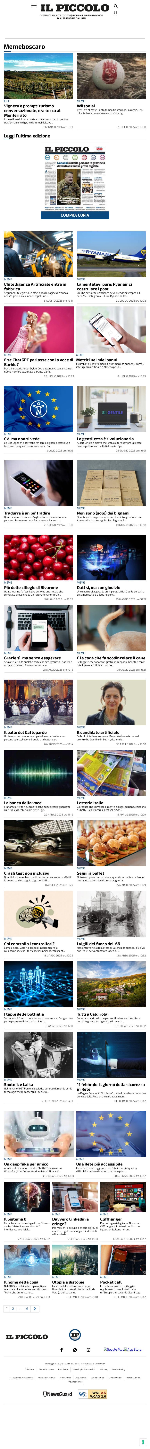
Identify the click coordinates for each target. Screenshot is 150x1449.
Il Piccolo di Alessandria (22, 1377)
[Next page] (34, 1308)
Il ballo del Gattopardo (25, 732)
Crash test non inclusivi (26, 873)
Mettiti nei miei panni (96, 359)
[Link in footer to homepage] (75, 1335)
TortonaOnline (133, 1377)
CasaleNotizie (98, 1377)
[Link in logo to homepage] (75, 8)
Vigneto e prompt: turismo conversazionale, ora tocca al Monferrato (32, 110)
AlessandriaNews (47, 1377)
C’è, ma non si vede (22, 438)
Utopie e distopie (68, 1281)
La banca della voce (23, 802)
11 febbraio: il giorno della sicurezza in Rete (111, 1086)
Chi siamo (30, 1369)
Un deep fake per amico (26, 1163)
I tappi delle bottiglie (24, 1014)
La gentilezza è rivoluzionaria (105, 438)
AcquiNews (81, 1377)
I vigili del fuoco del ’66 (98, 943)
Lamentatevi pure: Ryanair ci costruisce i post (104, 286)
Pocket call (111, 1281)
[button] (116, 6)
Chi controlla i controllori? (29, 943)
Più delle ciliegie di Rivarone (31, 587)
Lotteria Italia (90, 802)
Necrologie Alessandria (84, 1369)
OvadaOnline (115, 1377)
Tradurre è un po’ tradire (27, 512)
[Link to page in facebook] (61, 1350)
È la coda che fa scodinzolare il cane (111, 657)
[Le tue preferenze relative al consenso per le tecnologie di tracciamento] (143, 1442)
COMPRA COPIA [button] (75, 215)
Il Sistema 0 (15, 1218)
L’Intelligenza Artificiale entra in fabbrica (35, 286)
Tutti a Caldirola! (93, 1014)
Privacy (104, 1369)
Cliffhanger (111, 1218)
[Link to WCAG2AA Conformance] (91, 1394)
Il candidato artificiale (98, 732)
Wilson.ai (86, 105)
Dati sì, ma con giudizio (98, 587)
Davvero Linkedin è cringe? (70, 1221)
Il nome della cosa (21, 1281)
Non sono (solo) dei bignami (103, 512)
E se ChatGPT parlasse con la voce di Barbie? (38, 362)
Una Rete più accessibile (99, 1163)
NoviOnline (65, 1377)
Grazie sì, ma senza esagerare (32, 657)
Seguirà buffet (90, 873)
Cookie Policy (118, 1369)
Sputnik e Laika (18, 1084)
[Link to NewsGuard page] (59, 1394)
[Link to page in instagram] (88, 1350)
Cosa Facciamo (46, 1369)
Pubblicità (63, 1369)
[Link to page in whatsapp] (75, 1350)
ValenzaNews (75, 1381)
